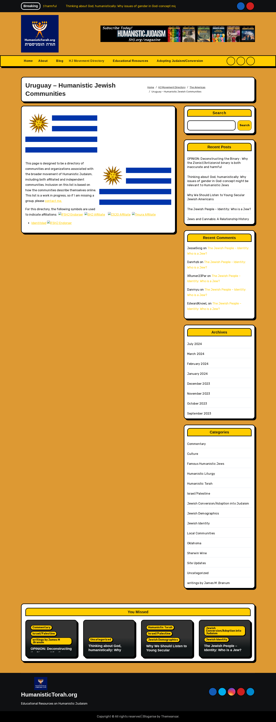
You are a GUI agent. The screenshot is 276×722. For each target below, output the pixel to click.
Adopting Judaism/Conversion (180, 60)
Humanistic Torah (200, 483)
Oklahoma (194, 543)
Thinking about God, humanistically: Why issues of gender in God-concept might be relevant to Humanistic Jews (218, 181)
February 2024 (198, 364)
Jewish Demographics (203, 513)
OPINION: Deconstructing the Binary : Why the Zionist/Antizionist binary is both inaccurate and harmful (217, 163)
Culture (192, 454)
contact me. (53, 201)
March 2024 (195, 354)
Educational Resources (131, 60)
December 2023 (198, 383)
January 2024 (197, 374)
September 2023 (199, 413)
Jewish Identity (198, 523)
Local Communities (201, 533)
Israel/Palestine (198, 493)
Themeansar (170, 716)
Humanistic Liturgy (201, 473)
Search (219, 113)
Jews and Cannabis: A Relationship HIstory (218, 219)
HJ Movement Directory (87, 60)
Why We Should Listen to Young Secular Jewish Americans (166, 650)
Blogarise (149, 716)
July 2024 (194, 344)
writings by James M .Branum (208, 583)
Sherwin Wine (197, 553)
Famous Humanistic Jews (205, 464)
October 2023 (197, 403)
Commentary (196, 444)
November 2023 (198, 393)
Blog (59, 60)
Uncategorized (198, 573)
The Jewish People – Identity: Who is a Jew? (219, 209)
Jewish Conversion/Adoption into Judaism (218, 503)
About (43, 60)
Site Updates (196, 563)
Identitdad (38, 223)
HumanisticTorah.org (49, 694)
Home (28, 60)
